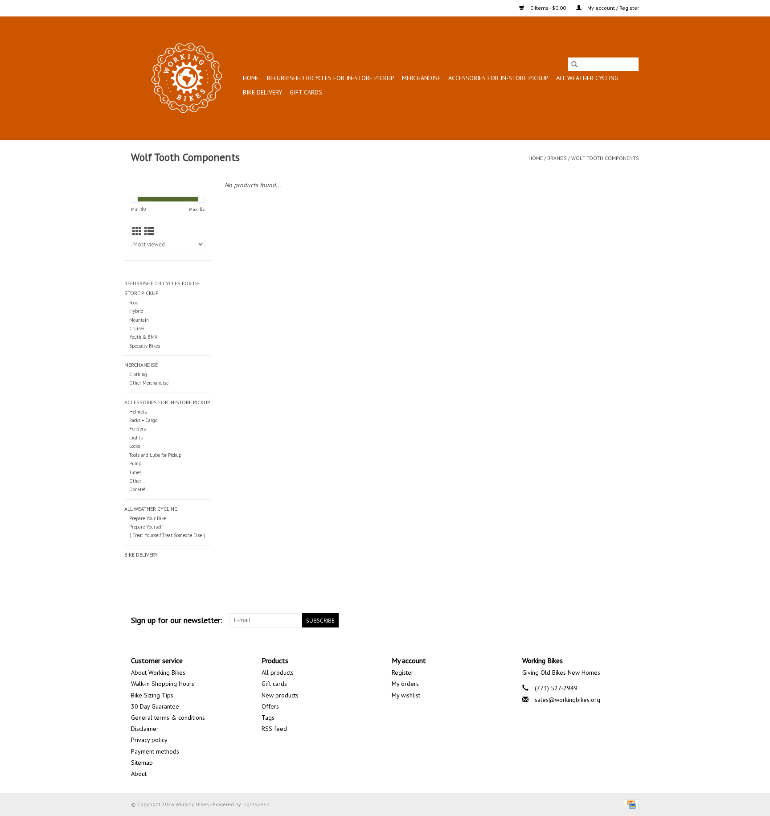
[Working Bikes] (185, 78)
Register (403, 672)
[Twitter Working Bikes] (616, 620)
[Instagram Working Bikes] (632, 620)
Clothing (138, 374)
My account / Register (612, 7)
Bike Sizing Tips (152, 695)
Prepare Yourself (146, 527)
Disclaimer (145, 729)
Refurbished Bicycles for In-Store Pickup (330, 78)
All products (278, 672)
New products (280, 695)
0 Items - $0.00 (548, 7)
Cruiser (136, 328)
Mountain (139, 320)
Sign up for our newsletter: (176, 620)
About (139, 774)
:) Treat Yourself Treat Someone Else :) (167, 535)
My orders (405, 684)
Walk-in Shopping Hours (162, 684)
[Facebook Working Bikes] (600, 620)
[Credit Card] (630, 803)
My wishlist (406, 695)
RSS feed (274, 729)
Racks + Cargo (143, 420)
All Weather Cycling (587, 78)
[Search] (574, 64)
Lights (136, 438)
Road (134, 302)
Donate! (137, 489)
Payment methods (155, 751)
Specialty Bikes (144, 346)
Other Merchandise (148, 383)
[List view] (149, 232)
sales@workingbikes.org (567, 700)
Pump (135, 463)
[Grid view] (137, 232)
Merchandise (421, 78)
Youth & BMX (143, 337)
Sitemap (142, 763)
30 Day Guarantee (155, 706)
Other (135, 481)
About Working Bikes (158, 672)
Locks (134, 446)
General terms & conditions (168, 717)
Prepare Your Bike (147, 518)
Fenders (137, 429)
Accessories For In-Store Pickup (498, 78)
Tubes (135, 472)
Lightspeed (256, 804)
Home (251, 78)
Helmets (138, 412)
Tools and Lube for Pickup (155, 455)
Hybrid (136, 311)
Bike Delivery (262, 92)
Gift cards (306, 92)
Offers (270, 706)
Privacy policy (149, 740)
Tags (268, 717)
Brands (557, 158)
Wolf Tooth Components (605, 158)
